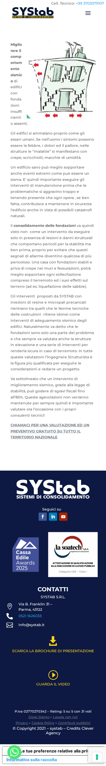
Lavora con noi (65, 717)
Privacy (22, 723)
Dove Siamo (39, 717)
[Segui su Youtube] (63, 517)
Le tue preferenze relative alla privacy (58, 750)
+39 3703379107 (90, 3)
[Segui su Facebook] (43, 517)
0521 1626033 (30, 616)
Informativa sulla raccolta (31, 759)
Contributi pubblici (74, 723)
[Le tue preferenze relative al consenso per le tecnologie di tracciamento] (97, 757)
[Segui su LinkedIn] (53, 517)
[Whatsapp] (14, 753)
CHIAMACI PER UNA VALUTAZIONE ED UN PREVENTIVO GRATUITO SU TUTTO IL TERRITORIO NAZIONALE (50, 431)
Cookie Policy (43, 723)
